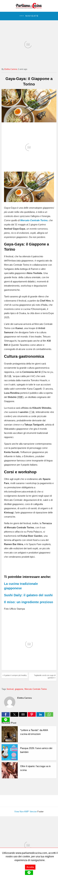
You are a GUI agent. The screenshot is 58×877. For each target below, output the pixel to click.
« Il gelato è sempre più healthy (15, 675)
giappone (19, 689)
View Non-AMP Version (25, 811)
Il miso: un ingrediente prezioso (28, 602)
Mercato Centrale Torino (35, 689)
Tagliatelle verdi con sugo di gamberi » (44, 676)
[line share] (6, 721)
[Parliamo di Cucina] (29, 7)
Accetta (30, 867)
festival (10, 689)
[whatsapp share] (49, 715)
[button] (29, 16)
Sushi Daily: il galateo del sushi (28, 595)
